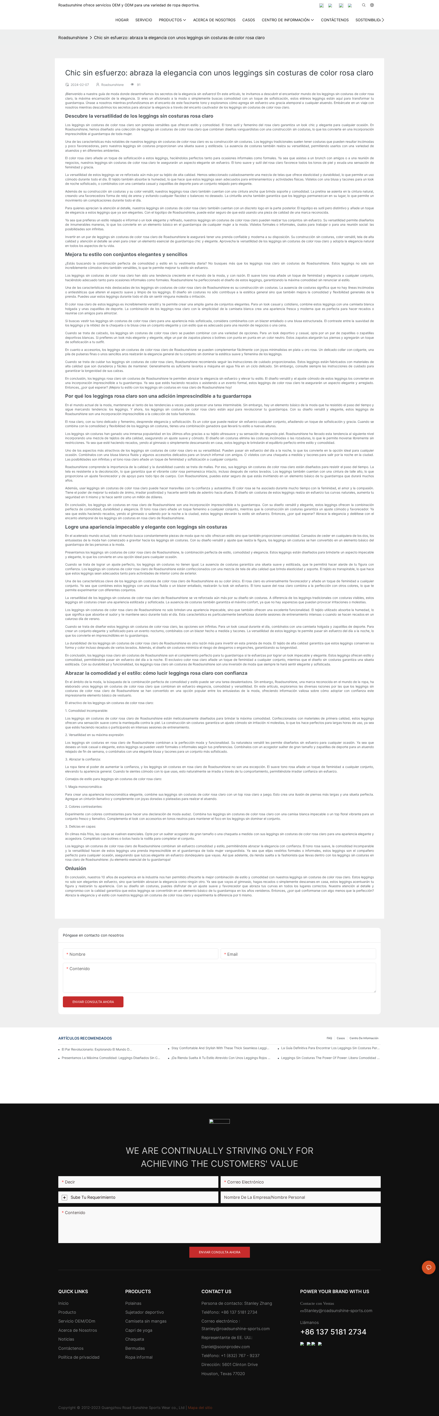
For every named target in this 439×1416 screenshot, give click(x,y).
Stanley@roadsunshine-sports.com (235, 1328)
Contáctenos (70, 1348)
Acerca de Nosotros (77, 1330)
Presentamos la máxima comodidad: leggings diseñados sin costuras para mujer (111, 1058)
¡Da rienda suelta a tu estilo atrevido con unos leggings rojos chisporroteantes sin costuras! (221, 1058)
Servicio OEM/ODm (76, 1321)
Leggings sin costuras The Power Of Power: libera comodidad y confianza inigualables (331, 1058)
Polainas (133, 1303)
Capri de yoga (138, 1330)
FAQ (329, 1038)
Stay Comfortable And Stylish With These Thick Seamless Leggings (221, 1048)
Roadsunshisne (73, 37)
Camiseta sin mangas (145, 1321)
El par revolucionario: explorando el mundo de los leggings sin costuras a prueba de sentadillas (98, 1049)
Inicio (63, 1303)
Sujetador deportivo (144, 1312)
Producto (67, 1312)
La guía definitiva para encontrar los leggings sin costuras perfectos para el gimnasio (331, 1048)
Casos (341, 1038)
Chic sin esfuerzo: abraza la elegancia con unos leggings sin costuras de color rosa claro (179, 37)
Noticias (66, 1339)
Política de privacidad (78, 1357)
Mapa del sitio (200, 1407)
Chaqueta (134, 1339)
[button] (383, 20)
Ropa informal (139, 1357)
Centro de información (364, 1038)
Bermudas (135, 1348)
